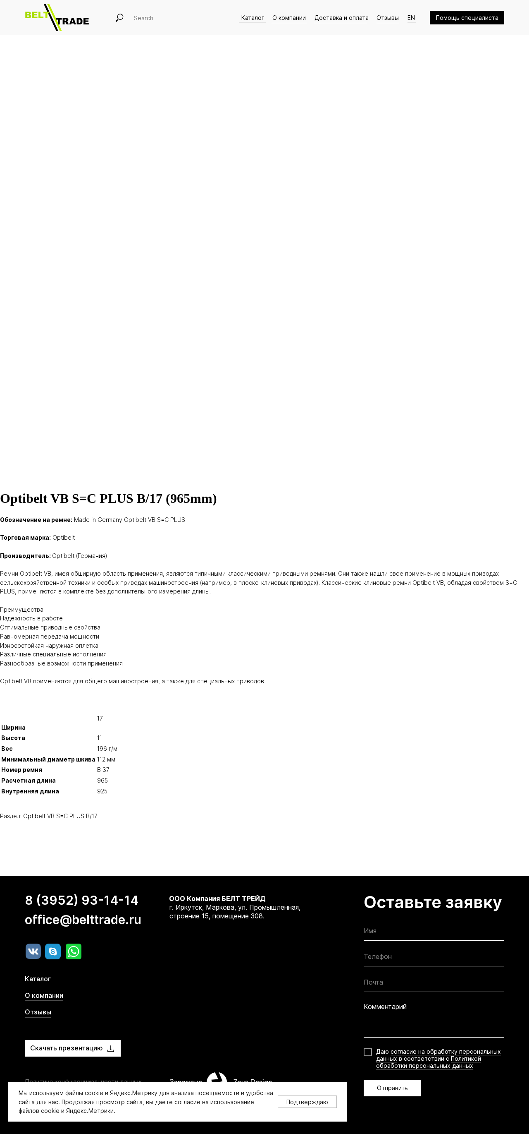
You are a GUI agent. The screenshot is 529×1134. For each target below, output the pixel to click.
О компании (289, 17)
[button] (467, 17)
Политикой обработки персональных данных (428, 1062)
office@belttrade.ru (83, 919)
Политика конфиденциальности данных (83, 1082)
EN (411, 17)
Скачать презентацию (66, 1048)
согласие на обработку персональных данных (438, 1055)
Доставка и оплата (342, 17)
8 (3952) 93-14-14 (81, 900)
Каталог (252, 17)
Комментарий (385, 1006)
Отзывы (387, 17)
